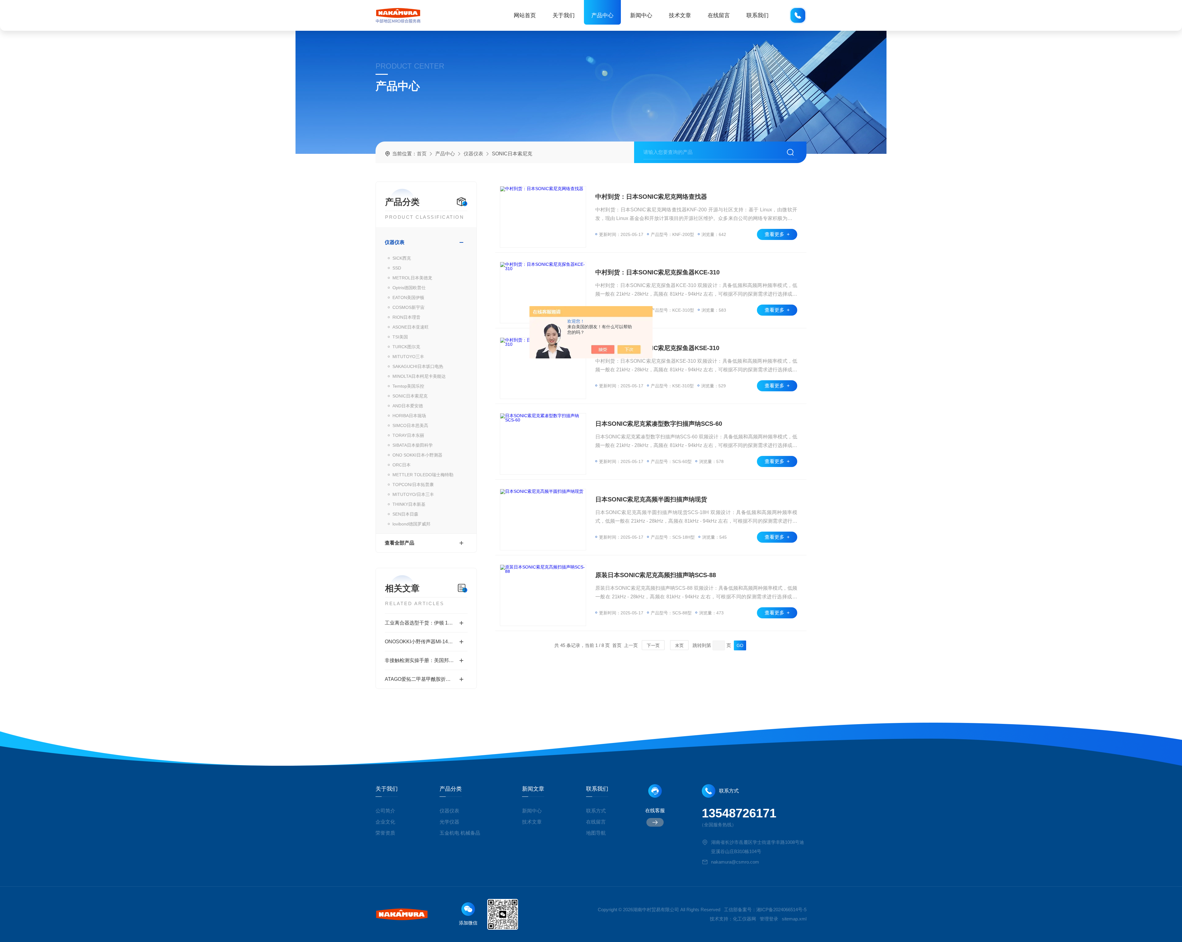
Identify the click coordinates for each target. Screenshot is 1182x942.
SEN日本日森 (405, 514)
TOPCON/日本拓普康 (413, 484)
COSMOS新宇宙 (408, 307)
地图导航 (596, 833)
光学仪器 (449, 821)
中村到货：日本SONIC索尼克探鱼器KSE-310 (657, 348)
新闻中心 (641, 15)
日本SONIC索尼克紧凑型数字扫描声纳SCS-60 (658, 423)
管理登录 (769, 918)
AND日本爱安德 (407, 405)
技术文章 (680, 15)
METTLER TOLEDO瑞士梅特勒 (422, 474)
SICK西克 (401, 258)
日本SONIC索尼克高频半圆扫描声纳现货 (651, 499)
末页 (679, 645)
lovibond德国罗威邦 (411, 523)
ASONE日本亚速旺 (410, 327)
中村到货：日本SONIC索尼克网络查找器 (651, 196)
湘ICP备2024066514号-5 (781, 909)
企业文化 (385, 821)
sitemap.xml (794, 918)
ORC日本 (401, 464)
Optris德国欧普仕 (409, 287)
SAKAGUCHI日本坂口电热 (417, 366)
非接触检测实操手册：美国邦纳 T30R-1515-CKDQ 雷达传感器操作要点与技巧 (426, 660)
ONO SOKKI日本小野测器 (417, 455)
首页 (422, 153)
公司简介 (385, 810)
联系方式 (596, 810)
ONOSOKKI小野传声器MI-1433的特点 (426, 641)
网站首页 (525, 15)
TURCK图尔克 (406, 346)
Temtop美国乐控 (408, 386)
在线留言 (719, 15)
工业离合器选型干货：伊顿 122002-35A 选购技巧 (426, 622)
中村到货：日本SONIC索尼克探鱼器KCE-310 (657, 272)
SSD (396, 267)
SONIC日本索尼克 (410, 395)
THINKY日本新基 (408, 504)
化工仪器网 (744, 918)
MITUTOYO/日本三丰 (413, 494)
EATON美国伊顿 (408, 297)
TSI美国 (400, 336)
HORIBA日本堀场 (409, 415)
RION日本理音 (406, 317)
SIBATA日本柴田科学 (412, 445)
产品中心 (602, 15)
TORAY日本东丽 (408, 435)
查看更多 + (777, 234)
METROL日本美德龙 (412, 277)
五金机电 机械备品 (460, 833)
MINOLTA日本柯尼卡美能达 (419, 376)
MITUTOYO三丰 (408, 356)
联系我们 (757, 15)
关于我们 (564, 15)
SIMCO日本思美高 (410, 425)
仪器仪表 (473, 153)
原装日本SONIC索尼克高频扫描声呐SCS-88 (655, 575)
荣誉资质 (385, 833)
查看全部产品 (399, 542)
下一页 (653, 645)
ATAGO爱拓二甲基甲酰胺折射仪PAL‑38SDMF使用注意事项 (426, 679)
